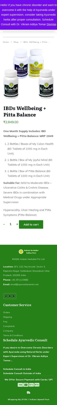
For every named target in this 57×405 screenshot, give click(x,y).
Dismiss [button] (51, 24)
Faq (5, 321)
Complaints (9, 326)
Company (8, 330)
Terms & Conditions (13, 335)
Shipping (7, 317)
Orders (6, 312)
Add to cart (31, 224)
